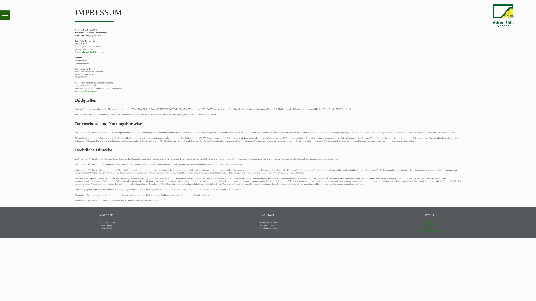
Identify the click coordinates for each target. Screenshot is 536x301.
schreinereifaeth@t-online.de (92, 52)
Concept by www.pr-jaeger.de (429, 231)
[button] (5, 15)
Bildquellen (429, 228)
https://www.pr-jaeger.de (89, 91)
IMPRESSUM (429, 223)
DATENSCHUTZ (429, 225)
